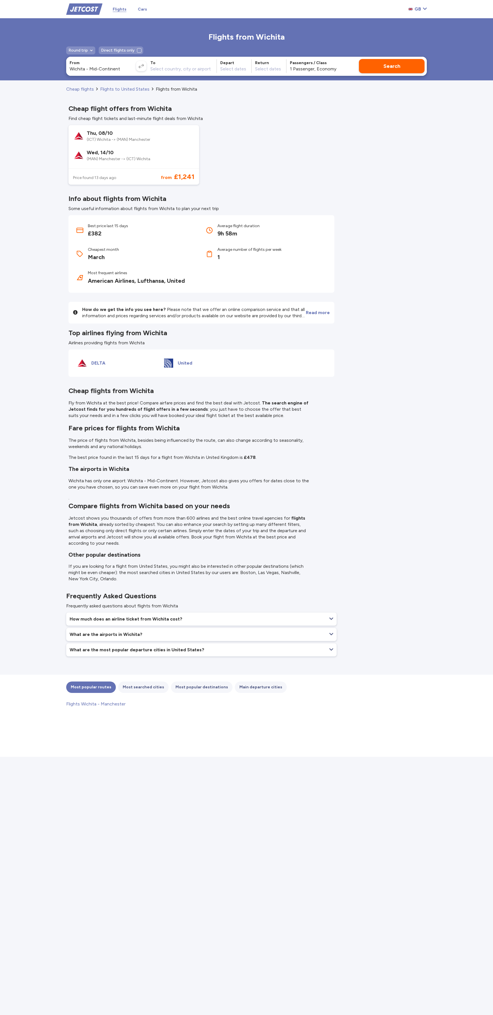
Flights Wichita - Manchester (96, 704)
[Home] (84, 8)
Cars (142, 9)
